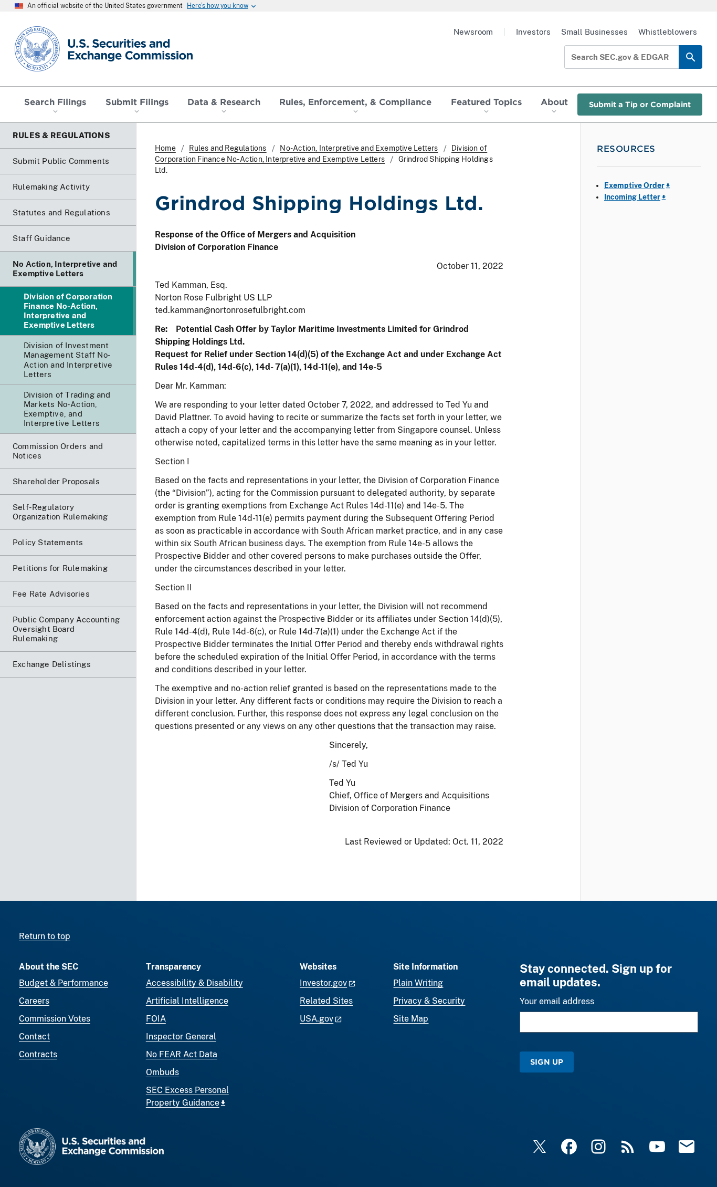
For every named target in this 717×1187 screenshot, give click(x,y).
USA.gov (316, 1019)
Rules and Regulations (227, 148)
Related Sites (326, 1001)
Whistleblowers (667, 31)
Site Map (410, 1019)
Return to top (44, 936)
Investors (533, 31)
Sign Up (546, 1061)
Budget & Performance (63, 983)
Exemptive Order (634, 185)
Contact (34, 1037)
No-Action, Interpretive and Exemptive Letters (359, 148)
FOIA (156, 1019)
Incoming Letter (632, 197)
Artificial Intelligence (187, 1001)
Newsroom (473, 31)
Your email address (557, 1001)
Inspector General (181, 1037)
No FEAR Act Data (181, 1054)
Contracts (38, 1054)
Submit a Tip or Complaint (640, 104)
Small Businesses (594, 31)
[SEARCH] (690, 57)
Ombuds (162, 1072)
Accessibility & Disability (194, 983)
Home (165, 148)
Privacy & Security (429, 1001)
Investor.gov (323, 983)
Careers (34, 1001)
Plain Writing (418, 983)
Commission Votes (54, 1019)
